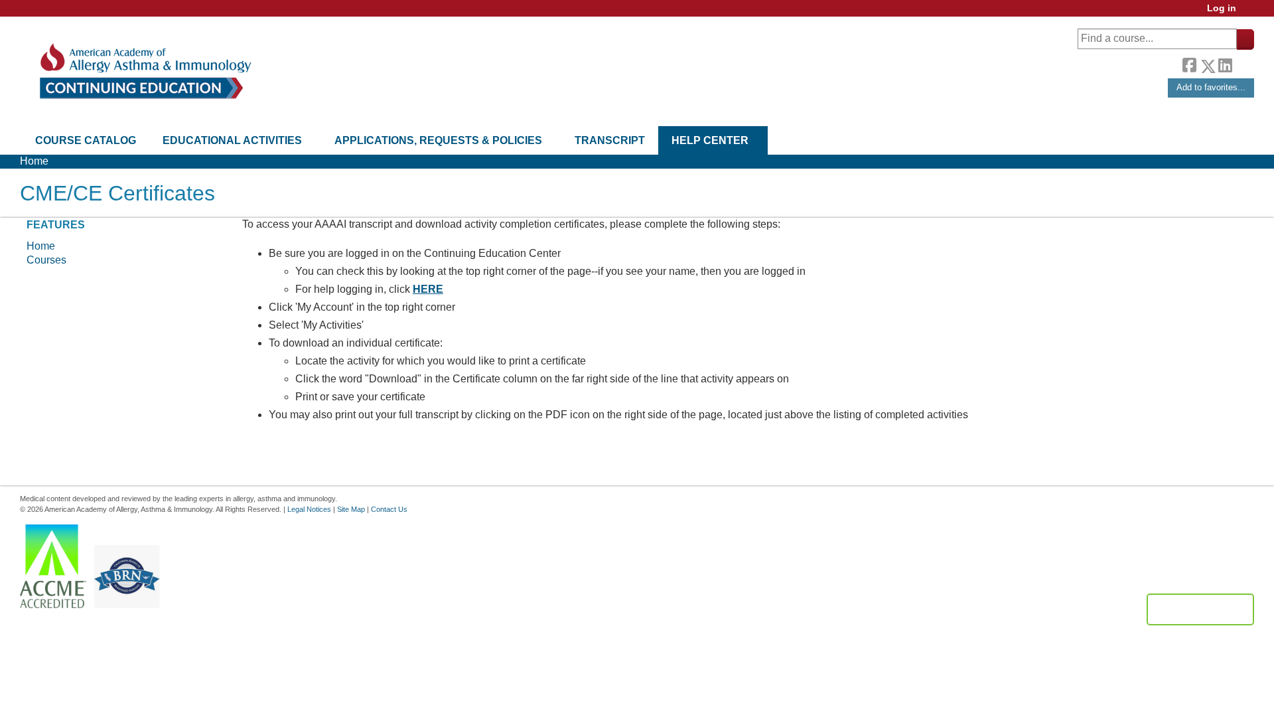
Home (34, 161)
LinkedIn (1225, 64)
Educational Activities (232, 140)
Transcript (610, 140)
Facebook (1189, 64)
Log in (1221, 8)
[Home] (144, 71)
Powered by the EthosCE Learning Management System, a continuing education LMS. (1200, 609)
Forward (1242, 63)
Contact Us (389, 509)
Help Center (710, 140)
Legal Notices (309, 509)
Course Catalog (85, 140)
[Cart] (1250, 13)
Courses (46, 260)
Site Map (351, 509)
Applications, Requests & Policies (438, 140)
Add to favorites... (1210, 87)
